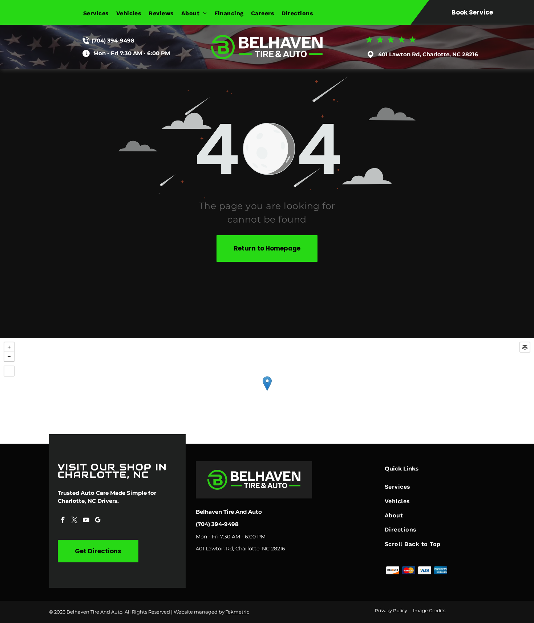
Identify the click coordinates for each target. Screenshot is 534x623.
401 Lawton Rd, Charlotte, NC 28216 (428, 54)
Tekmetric (237, 612)
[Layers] (525, 347)
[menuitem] (99, 13)
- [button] (9, 356)
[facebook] (63, 521)
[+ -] (267, 391)
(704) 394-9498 (113, 40)
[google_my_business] (98, 521)
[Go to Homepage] (267, 38)
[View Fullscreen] (9, 371)
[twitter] (74, 521)
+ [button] (9, 347)
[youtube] (86, 521)
